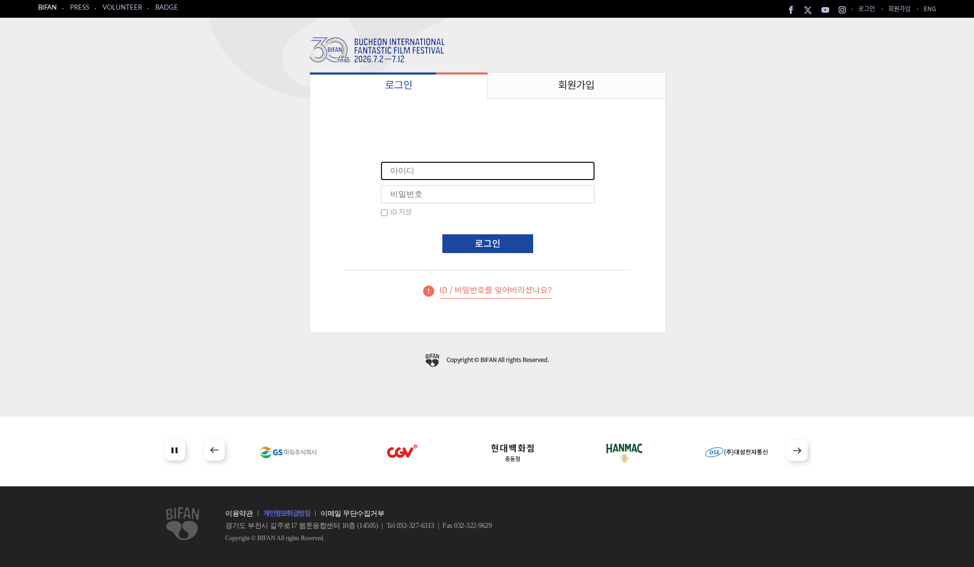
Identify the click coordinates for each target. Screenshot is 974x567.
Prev (214, 450)
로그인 (866, 8)
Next (797, 450)
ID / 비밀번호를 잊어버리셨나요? (495, 290)
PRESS (79, 8)
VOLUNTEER (122, 8)
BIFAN (47, 8)
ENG (930, 8)
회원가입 (899, 8)
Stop (174, 450)
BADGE (166, 8)
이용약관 (239, 513)
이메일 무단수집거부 (352, 513)
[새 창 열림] (288, 452)
